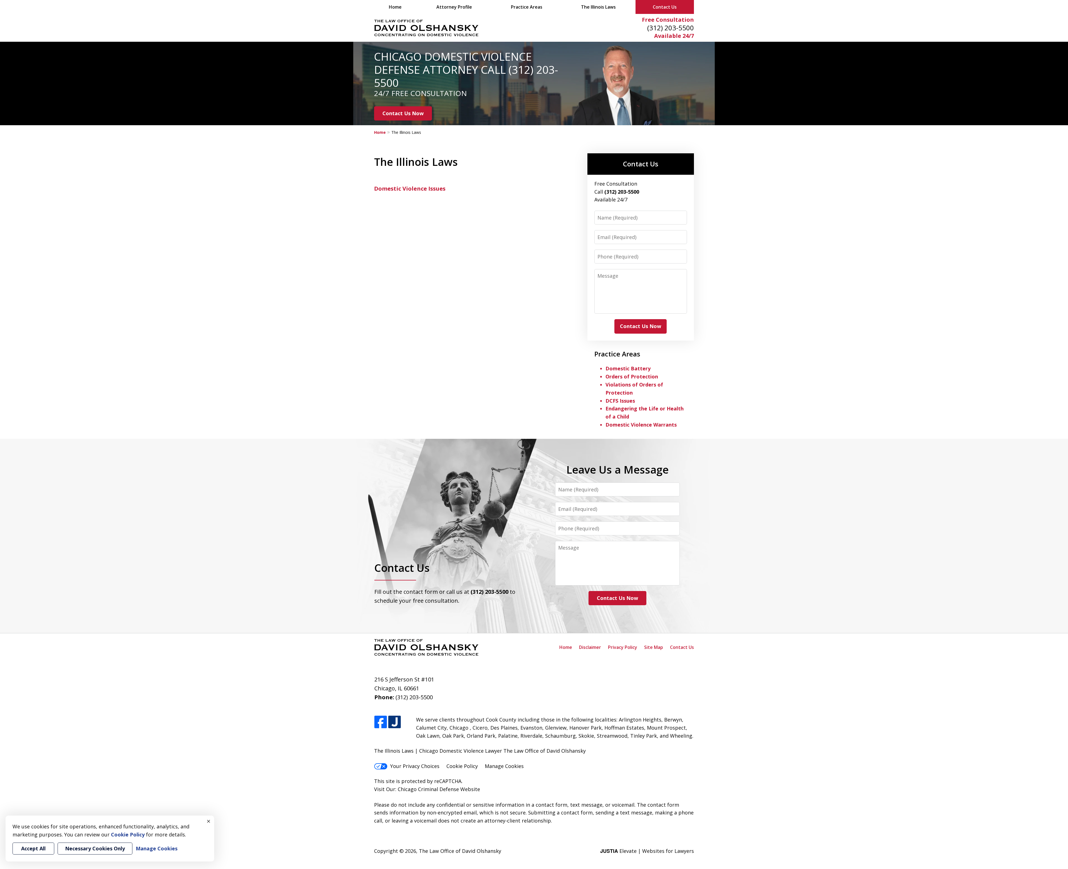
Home (395, 7)
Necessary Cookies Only (95, 848)
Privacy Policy (622, 647)
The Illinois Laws (598, 7)
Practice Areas (526, 7)
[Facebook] (380, 722)
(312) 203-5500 (670, 27)
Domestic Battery (628, 368)
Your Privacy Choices (414, 766)
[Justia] (394, 722)
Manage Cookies (504, 766)
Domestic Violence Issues (410, 188)
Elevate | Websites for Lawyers (647, 851)
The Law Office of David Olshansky (460, 851)
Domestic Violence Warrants (641, 424)
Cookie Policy (462, 766)
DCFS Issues (620, 400)
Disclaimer (590, 647)
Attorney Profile (454, 7)
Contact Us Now (403, 113)
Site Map (653, 647)
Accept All (33, 848)
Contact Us (665, 7)
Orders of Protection (631, 376)
